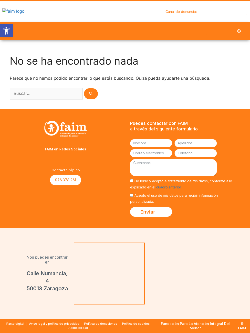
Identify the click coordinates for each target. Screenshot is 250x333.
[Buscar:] (47, 93)
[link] (6, 30)
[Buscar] (91, 93)
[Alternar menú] (247, 11)
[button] (203, 31)
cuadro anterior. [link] (169, 187)
